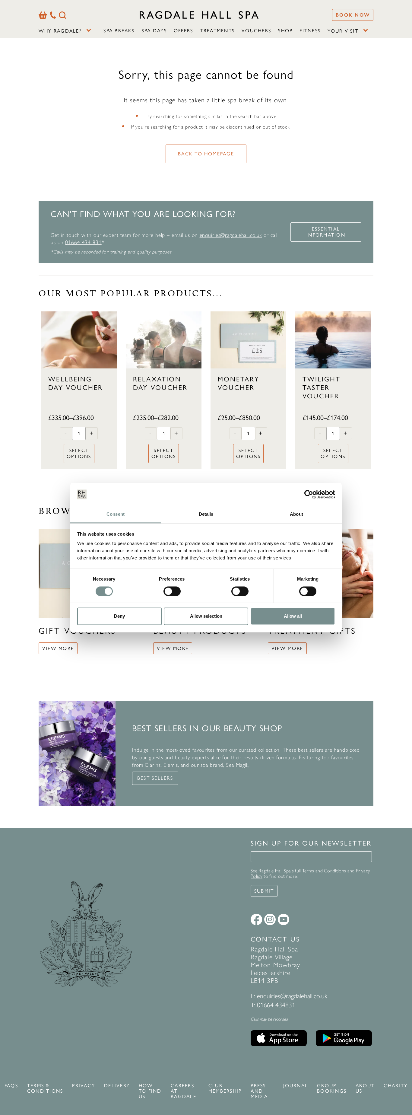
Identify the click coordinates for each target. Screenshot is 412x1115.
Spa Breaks (119, 30)
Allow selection (206, 616)
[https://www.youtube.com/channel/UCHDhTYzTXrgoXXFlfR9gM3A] (283, 919)
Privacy (83, 1085)
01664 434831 (276, 1005)
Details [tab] (206, 514)
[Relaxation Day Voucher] (163, 339)
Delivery (117, 1085)
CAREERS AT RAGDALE (183, 1091)
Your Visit (343, 31)
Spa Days (154, 30)
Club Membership (225, 1088)
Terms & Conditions (45, 1088)
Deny (119, 616)
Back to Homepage (206, 154)
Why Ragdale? (60, 31)
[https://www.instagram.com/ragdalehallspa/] (270, 919)
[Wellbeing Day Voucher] (79, 339)
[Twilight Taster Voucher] (333, 339)
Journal (295, 1085)
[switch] (172, 591)
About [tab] (296, 514)
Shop (285, 30)
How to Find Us (150, 1091)
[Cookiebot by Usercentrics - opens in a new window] (308, 494)
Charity (395, 1085)
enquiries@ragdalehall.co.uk (231, 235)
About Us (365, 1088)
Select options (79, 453)
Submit (264, 891)
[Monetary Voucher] (248, 339)
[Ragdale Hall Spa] (199, 14)
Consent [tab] (115, 514)
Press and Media (259, 1091)
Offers (183, 30)
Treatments (217, 30)
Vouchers (256, 30)
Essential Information (325, 232)
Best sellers (155, 778)
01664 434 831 (83, 242)
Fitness (310, 30)
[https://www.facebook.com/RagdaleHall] (256, 919)
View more (58, 648)
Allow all (293, 616)
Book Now (353, 15)
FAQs (11, 1085)
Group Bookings (332, 1088)
